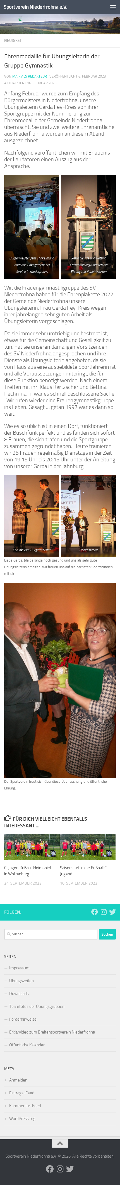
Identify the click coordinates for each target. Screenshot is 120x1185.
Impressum (19, 967)
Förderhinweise (23, 1019)
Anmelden (18, 1080)
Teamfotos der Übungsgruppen (36, 1006)
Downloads (19, 993)
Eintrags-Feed (21, 1092)
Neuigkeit (13, 40)
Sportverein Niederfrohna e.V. (36, 7)
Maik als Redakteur (29, 76)
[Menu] (113, 7)
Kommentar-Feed (25, 1105)
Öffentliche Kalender (27, 1044)
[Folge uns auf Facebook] (94, 912)
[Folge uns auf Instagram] (103, 912)
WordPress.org (22, 1118)
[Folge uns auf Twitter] (112, 912)
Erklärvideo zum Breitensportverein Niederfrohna (52, 1032)
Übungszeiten (21, 980)
